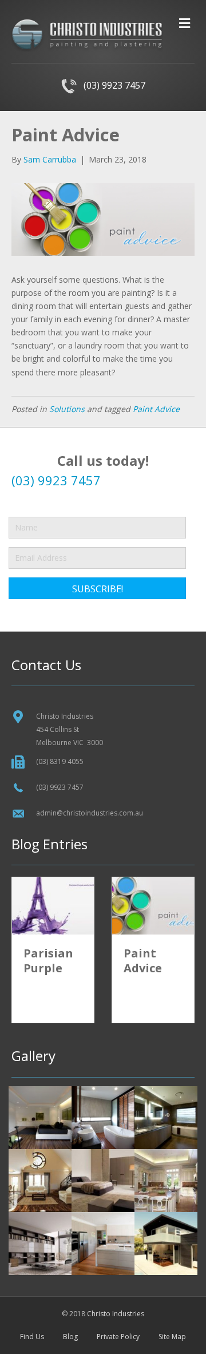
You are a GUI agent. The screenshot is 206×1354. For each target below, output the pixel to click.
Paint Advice (156, 408)
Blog (70, 1336)
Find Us (32, 1336)
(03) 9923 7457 (111, 85)
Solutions (67, 408)
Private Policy (118, 1336)
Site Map (172, 1336)
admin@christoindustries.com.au (89, 813)
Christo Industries (115, 1314)
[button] (97, 588)
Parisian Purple (48, 960)
